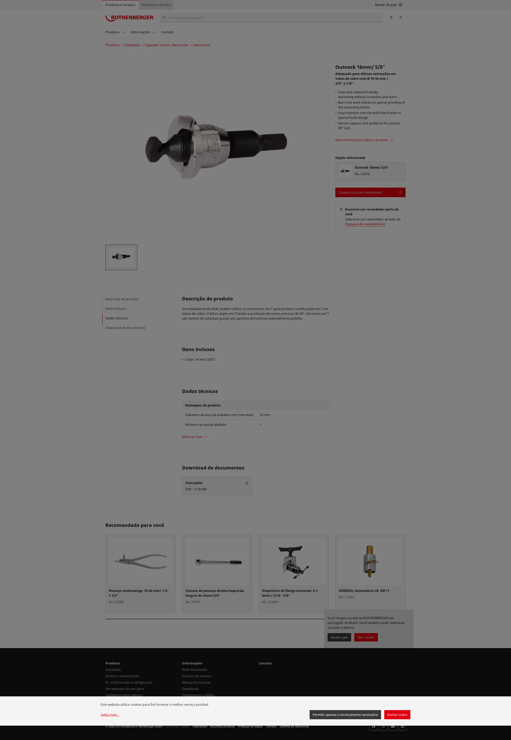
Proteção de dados (250, 726)
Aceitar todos (397, 714)
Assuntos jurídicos (222, 726)
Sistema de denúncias (294, 726)
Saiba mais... (110, 714)
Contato (271, 726)
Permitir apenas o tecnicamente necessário (345, 714)
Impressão (200, 726)
